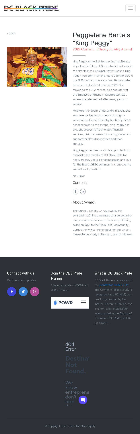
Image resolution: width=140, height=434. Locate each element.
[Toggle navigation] (130, 8)
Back (13, 33)
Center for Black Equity (114, 285)
